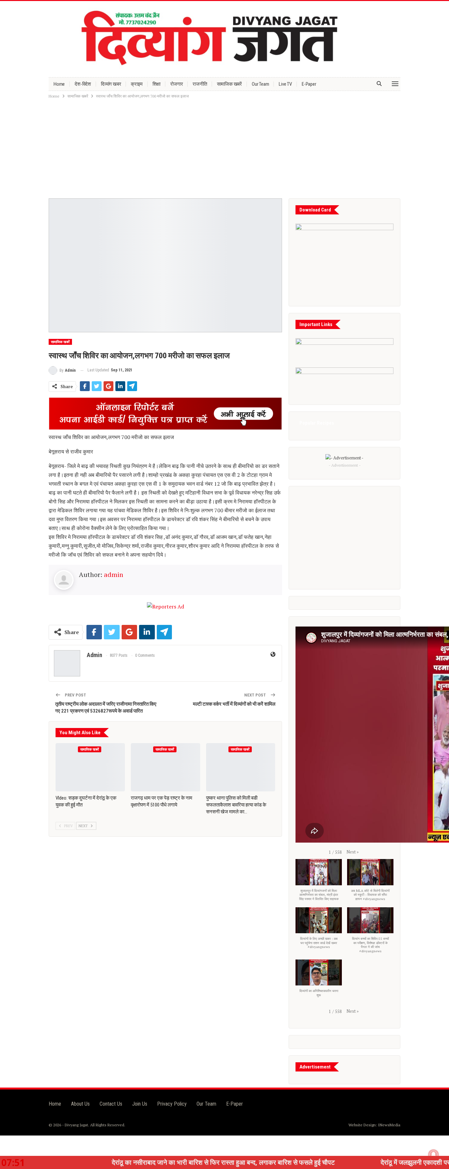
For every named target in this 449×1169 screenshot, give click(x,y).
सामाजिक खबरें (229, 84)
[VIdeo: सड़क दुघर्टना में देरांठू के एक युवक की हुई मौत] (90, 767)
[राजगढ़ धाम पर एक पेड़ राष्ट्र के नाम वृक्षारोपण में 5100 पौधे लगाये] (165, 767)
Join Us (139, 1104)
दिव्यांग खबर (111, 84)
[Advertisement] (224, 149)
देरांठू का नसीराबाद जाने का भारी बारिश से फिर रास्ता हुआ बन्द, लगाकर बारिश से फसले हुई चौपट (172, 1162)
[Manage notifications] (433, 1154)
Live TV (285, 84)
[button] (352, 851)
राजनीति (200, 84)
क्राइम (136, 84)
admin (113, 574)
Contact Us (111, 1104)
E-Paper (309, 84)
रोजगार (176, 84)
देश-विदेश (83, 84)
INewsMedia (389, 1124)
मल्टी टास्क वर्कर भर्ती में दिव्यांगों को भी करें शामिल (234, 704)
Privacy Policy (172, 1104)
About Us (80, 1104)
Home (59, 84)
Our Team (260, 84)
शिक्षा (157, 84)
